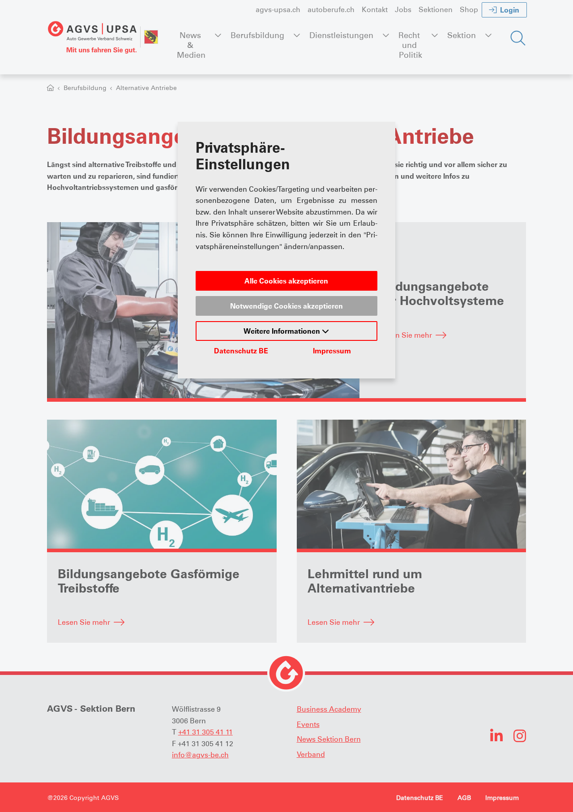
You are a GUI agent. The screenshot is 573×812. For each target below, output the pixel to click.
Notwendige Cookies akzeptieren (286, 305)
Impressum (332, 350)
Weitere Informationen (283, 331)
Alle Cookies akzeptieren (286, 280)
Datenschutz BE (241, 350)
